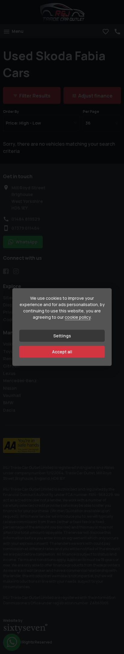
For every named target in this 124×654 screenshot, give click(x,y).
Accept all (62, 352)
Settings (62, 336)
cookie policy (78, 317)
